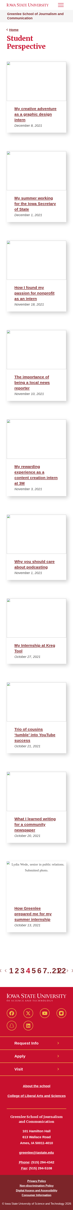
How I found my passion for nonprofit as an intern (34, 293)
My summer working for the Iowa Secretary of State (35, 203)
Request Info (26, 1043)
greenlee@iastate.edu (36, 1153)
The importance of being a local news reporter (32, 382)
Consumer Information (36, 1195)
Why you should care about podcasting (34, 564)
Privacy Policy (36, 1181)
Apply (19, 1056)
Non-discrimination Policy (37, 1185)
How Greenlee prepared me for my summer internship (33, 914)
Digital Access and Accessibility (36, 1190)
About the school (36, 1086)
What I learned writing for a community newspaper (35, 824)
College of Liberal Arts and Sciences (36, 1096)
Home (14, 30)
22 (62, 971)
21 (56, 971)
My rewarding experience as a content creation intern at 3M (36, 474)
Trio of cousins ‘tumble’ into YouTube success (34, 734)
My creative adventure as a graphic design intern (35, 114)
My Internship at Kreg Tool (34, 648)
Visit (18, 1069)
